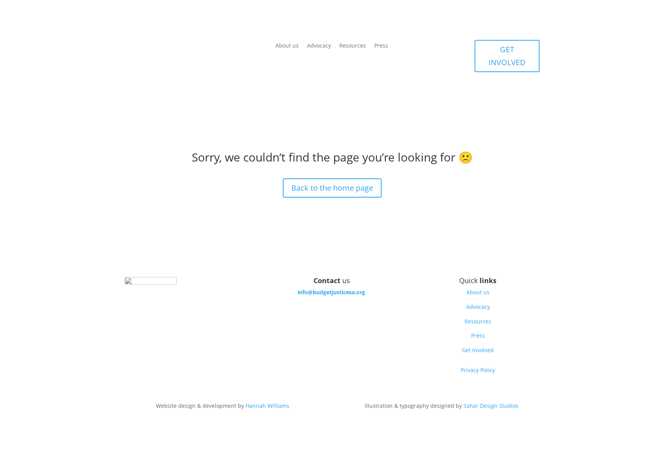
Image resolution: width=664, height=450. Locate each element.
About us (287, 46)
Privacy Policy (478, 370)
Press (381, 46)
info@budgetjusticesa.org (331, 292)
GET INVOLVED (507, 56)
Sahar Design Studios (490, 405)
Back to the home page (332, 188)
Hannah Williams (267, 405)
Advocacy (319, 46)
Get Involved (478, 350)
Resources (352, 46)
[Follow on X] (332, 314)
